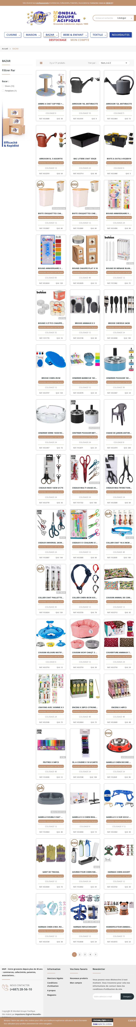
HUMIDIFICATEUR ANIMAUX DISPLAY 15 (119, 927)
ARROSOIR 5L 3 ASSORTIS (51, 159)
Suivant (95, 954)
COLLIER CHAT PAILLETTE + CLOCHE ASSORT (51, 597)
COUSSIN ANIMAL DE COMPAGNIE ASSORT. (119, 597)
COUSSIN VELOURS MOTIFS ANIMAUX (51, 652)
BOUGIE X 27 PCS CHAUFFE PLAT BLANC (51, 323)
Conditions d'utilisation (53, 984)
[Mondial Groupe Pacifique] (17, 126)
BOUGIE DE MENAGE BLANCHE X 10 (119, 268)
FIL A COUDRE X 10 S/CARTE (85, 762)
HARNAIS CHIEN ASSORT (119, 872)
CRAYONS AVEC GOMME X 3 (51, 707)
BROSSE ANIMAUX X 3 (85, 323)
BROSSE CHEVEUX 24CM (119, 323)
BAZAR (6, 61)
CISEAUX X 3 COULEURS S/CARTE (85, 543)
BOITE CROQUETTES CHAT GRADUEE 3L (51, 213)
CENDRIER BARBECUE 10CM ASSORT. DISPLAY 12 (85, 378)
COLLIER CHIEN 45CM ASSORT (85, 597)
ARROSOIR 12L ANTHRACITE (119, 104)
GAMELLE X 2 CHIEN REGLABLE (85, 817)
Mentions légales (55, 978)
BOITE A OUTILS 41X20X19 (119, 159)
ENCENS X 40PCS (119, 707)
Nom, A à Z (114, 63)
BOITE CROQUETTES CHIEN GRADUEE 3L (85, 213)
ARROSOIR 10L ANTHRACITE (85, 104)
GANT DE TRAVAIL (50, 872)
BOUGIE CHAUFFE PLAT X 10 (85, 268)
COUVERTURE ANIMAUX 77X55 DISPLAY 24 (119, 652)
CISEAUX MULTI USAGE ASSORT (85, 488)
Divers (9, 86)
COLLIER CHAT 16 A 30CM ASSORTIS (119, 543)
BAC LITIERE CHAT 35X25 (85, 159)
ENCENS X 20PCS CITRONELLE (85, 707)
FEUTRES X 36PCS (51, 762)
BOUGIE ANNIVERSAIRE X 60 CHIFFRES (51, 268)
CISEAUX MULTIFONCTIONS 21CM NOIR (119, 488)
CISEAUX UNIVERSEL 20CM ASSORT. (51, 543)
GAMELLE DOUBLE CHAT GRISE (51, 817)
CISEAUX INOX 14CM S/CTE (51, 488)
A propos (51, 990)
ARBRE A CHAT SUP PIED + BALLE (51, 104)
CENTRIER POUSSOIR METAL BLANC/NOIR (85, 433)
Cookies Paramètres (102, 1020)
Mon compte (76, 983)
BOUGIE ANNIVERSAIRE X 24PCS (119, 213)
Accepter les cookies (102, 1024)
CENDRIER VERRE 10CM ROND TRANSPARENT (51, 433)
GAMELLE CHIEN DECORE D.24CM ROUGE (119, 762)
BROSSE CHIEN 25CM (51, 378)
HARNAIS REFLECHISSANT (85, 927)
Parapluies (11, 90)
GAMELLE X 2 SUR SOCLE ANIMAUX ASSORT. (119, 817)
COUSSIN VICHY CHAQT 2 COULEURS (85, 652)
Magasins (51, 995)
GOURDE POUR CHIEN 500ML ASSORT (85, 872)
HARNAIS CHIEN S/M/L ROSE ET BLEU (51, 927)
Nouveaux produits (79, 978)
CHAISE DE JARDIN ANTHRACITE (119, 433)
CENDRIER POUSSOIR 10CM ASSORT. (119, 378)
